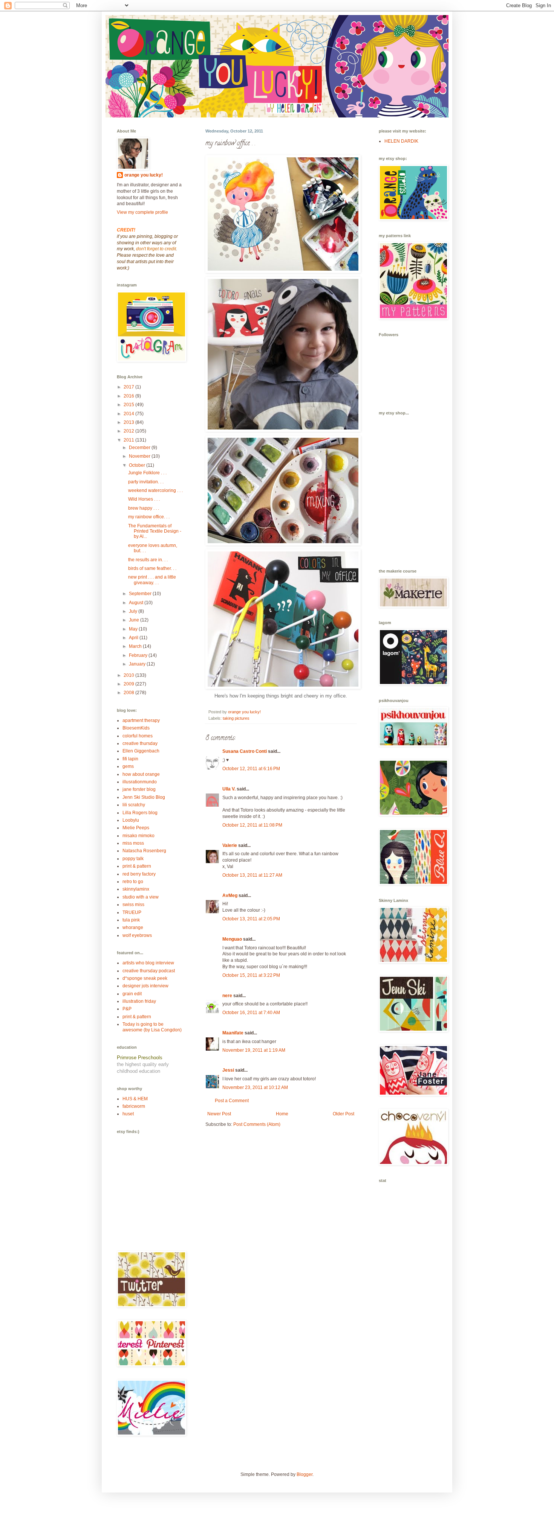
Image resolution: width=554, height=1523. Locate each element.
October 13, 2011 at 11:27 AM (252, 875)
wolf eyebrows (137, 935)
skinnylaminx (135, 889)
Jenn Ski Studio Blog (143, 797)
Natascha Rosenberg (144, 850)
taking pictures (236, 718)
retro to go (132, 881)
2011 (129, 440)
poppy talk (133, 858)
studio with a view (140, 897)
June (134, 620)
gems (128, 766)
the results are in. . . (148, 559)
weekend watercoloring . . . (155, 490)
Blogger (304, 1474)
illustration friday (139, 1001)
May (134, 629)
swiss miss (133, 904)
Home (282, 1113)
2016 (129, 396)
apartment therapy (141, 720)
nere (227, 995)
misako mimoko (138, 835)
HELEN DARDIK (401, 141)
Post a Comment (232, 1100)
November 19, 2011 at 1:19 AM (253, 1050)
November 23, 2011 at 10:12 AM (255, 1087)
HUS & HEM (135, 1098)
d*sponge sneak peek (144, 978)
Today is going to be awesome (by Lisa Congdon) (152, 1027)
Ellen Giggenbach (140, 751)
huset (128, 1113)
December (140, 447)
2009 (129, 684)
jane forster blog (139, 789)
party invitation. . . (146, 481)
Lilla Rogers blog (140, 812)
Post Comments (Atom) (256, 1124)
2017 (129, 387)
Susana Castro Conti (244, 751)
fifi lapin (130, 759)
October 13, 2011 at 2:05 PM (251, 918)
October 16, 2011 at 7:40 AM (251, 1012)
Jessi (228, 1070)
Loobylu (130, 820)
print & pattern (136, 866)
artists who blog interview (148, 963)
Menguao (232, 939)
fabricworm (133, 1106)
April (134, 637)
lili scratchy (133, 804)
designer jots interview (145, 985)
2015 (129, 404)
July (133, 611)
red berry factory (139, 874)
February (138, 655)
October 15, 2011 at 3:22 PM (251, 975)
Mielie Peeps (135, 827)
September (141, 593)
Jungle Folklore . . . (147, 472)
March (136, 646)
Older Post (343, 1113)
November (140, 456)
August (136, 602)
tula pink (131, 920)
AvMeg (229, 895)
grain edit (132, 993)
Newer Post (219, 1113)
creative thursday (140, 743)
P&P (127, 1008)
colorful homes (137, 736)
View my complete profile (142, 212)
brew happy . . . (143, 508)
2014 (129, 413)
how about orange (141, 774)
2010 (129, 675)
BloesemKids (136, 728)
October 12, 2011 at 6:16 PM (251, 768)
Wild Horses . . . (144, 499)
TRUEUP (131, 912)
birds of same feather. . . (152, 568)
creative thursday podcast (148, 970)
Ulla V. (229, 789)
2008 (129, 692)
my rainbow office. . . (149, 516)
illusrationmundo (139, 781)
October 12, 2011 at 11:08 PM (252, 825)
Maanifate (232, 1033)
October (137, 465)
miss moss (133, 843)
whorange (132, 927)
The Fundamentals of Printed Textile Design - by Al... (154, 531)
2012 (129, 431)
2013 (129, 422)
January (138, 664)
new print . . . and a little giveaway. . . (152, 579)
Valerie (229, 845)
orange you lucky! (143, 175)
